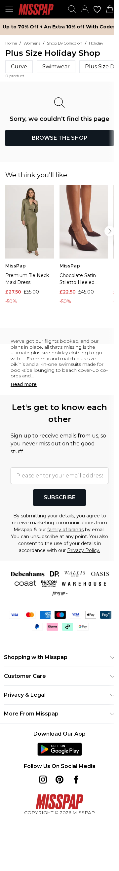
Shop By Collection (64, 43)
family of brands (65, 530)
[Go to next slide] (109, 231)
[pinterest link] (59, 780)
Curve (19, 66)
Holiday (96, 43)
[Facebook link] (76, 780)
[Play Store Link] (59, 749)
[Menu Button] (9, 9)
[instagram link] (43, 780)
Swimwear (56, 66)
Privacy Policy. (83, 550)
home (11, 43)
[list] (62, 254)
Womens (31, 43)
